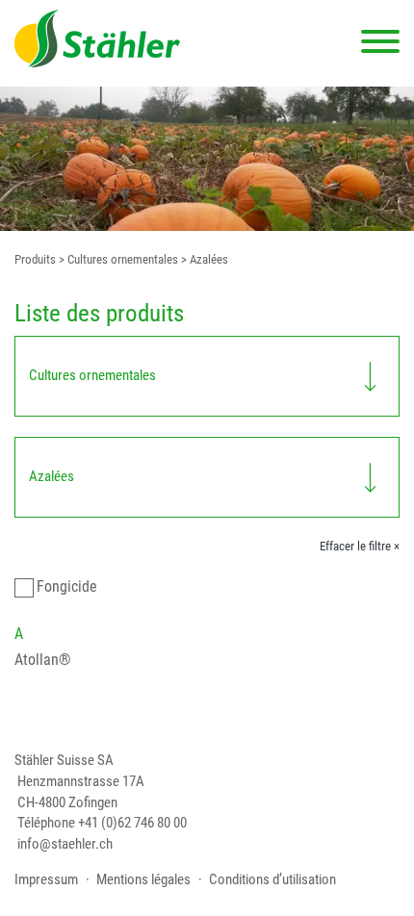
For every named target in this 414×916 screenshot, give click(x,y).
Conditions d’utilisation (272, 880)
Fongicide (67, 586)
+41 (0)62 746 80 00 (132, 823)
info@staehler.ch (65, 844)
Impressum (46, 880)
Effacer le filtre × (360, 546)
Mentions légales (143, 880)
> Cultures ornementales (117, 259)
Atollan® (42, 659)
